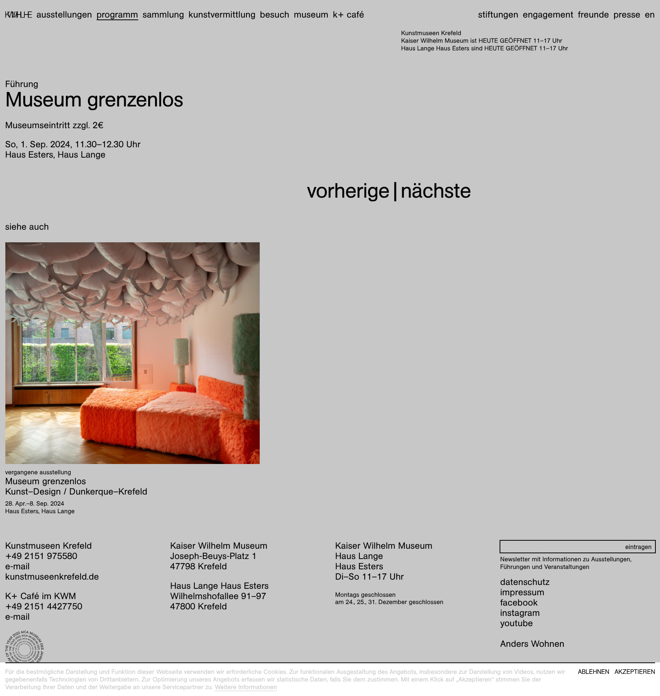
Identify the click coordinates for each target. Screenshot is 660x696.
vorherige (348, 190)
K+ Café (348, 14)
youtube (516, 623)
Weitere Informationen (246, 687)
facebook (519, 602)
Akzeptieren (635, 672)
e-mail (17, 566)
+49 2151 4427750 (43, 606)
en (650, 14)
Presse (626, 14)
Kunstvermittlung (222, 14)
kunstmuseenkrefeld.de (52, 576)
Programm (117, 14)
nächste (436, 190)
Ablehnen (593, 672)
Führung (22, 84)
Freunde (593, 14)
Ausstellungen (64, 14)
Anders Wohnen (532, 643)
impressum (522, 592)
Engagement (548, 14)
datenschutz (525, 582)
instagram (520, 613)
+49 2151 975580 (41, 556)
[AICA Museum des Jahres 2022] (82, 650)
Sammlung (163, 14)
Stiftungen (498, 14)
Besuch (275, 14)
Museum (311, 14)
